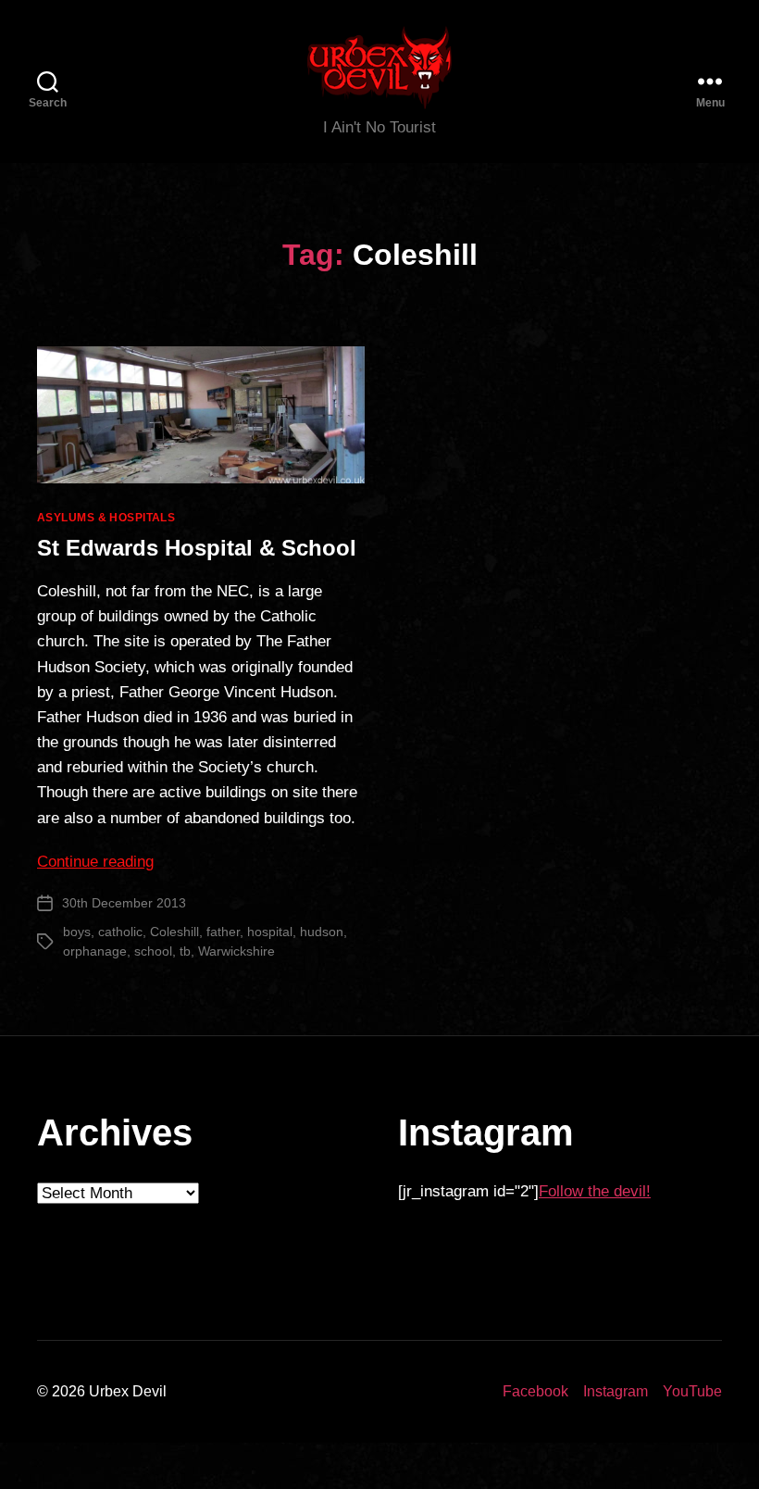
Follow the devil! (595, 1191)
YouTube (692, 1391)
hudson (321, 931)
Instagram (615, 1391)
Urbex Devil (128, 1391)
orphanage (95, 951)
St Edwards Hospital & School (196, 547)
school (153, 951)
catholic (120, 931)
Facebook (535, 1391)
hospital (269, 931)
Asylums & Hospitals (106, 517)
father (223, 931)
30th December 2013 (124, 902)
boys (77, 931)
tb (185, 951)
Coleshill (174, 931)
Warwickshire (236, 951)
